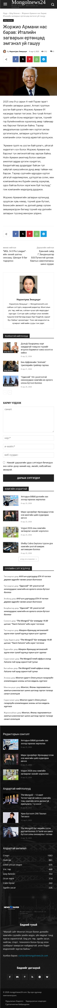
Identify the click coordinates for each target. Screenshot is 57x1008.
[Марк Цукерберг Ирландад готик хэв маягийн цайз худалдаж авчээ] (10, 516)
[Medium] (17, 977)
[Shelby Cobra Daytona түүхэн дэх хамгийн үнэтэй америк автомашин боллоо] (10, 547)
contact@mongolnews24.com (33, 955)
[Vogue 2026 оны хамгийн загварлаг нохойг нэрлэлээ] (10, 532)
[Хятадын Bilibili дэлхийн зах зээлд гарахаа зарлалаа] (10, 500)
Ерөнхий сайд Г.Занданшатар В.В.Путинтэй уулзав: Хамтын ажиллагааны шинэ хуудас (42, 257)
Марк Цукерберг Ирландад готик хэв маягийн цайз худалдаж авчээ (37, 515)
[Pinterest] (30, 59)
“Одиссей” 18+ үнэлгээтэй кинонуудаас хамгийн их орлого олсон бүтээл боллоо (37, 380)
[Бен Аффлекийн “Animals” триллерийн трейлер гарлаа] (10, 366)
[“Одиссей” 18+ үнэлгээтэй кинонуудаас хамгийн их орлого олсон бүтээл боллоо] (10, 381)
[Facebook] (16, 59)
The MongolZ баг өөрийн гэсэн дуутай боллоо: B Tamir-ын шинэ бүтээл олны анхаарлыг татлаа (37, 831)
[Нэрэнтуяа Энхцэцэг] (5, 51)
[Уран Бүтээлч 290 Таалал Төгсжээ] (10, 817)
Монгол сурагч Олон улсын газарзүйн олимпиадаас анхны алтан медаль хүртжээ (26, 703)
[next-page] (10, 392)
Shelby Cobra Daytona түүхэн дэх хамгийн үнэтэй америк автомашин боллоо (37, 546)
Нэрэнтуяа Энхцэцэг (18, 51)
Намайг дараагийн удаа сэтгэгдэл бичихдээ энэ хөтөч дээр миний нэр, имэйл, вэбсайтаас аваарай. (28, 466)
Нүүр (5, 13)
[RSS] (32, 977)
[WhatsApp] (37, 59)
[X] (23, 59)
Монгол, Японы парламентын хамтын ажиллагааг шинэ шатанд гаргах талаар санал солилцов (28, 690)
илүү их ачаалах (27, 559)
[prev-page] (5, 392)
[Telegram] (44, 59)
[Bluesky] (47, 977)
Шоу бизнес (14, 13)
